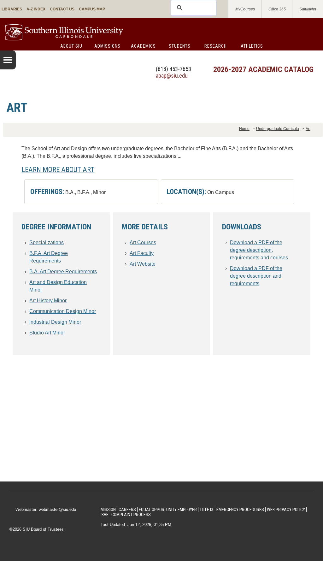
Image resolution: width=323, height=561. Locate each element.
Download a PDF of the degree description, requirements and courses (259, 250)
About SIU (71, 46)
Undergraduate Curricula (277, 129)
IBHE (105, 514)
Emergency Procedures (240, 509)
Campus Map (92, 9)
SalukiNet (307, 9)
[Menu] (8, 59)
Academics (143, 46)
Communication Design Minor (62, 311)
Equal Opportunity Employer (168, 509)
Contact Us (62, 9)
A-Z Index (35, 9)
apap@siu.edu (172, 75)
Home (244, 129)
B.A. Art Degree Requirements (63, 271)
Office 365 (277, 9)
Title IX (207, 509)
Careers (127, 509)
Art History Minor (48, 300)
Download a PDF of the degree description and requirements (256, 276)
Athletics (252, 46)
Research (215, 46)
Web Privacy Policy (286, 509)
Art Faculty (142, 253)
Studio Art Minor (47, 332)
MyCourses (245, 9)
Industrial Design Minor (55, 322)
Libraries (12, 9)
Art (308, 129)
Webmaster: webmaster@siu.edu (45, 509)
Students (180, 46)
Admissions (107, 46)
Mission (108, 509)
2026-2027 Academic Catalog (263, 69)
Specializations (46, 242)
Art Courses (143, 242)
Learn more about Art (57, 169)
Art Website (143, 264)
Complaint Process (131, 514)
